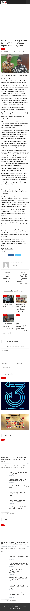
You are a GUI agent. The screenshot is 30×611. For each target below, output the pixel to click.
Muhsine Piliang (16, 608)
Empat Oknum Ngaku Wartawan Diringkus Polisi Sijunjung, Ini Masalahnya (16, 571)
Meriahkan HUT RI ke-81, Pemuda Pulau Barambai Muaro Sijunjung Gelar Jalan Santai (13, 459)
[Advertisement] (15, 23)
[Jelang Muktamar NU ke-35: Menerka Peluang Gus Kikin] (8, 299)
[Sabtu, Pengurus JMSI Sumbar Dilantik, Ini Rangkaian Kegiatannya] (4, 508)
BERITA (4, 296)
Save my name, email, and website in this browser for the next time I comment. (14, 373)
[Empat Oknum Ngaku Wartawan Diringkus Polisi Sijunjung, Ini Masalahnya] (4, 571)
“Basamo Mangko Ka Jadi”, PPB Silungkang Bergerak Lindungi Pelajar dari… (18, 587)
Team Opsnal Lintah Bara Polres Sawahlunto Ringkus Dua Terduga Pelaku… (17, 594)
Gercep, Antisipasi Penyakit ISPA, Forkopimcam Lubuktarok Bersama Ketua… (18, 494)
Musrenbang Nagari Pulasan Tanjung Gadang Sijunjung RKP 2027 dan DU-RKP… (18, 579)
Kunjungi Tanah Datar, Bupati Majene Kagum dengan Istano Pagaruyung (7, 278)
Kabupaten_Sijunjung (9, 248)
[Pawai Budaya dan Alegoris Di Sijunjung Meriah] (4, 487)
